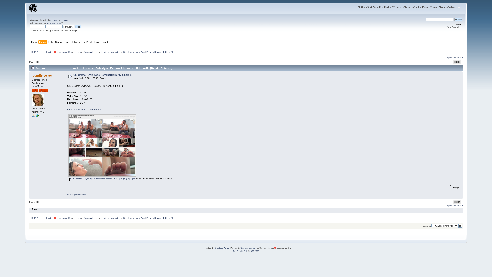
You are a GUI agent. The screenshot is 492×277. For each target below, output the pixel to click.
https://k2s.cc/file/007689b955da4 (84, 109)
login (56, 20)
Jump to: (427, 226)
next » (460, 57)
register (64, 20)
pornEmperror (42, 75)
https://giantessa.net (76, 194)
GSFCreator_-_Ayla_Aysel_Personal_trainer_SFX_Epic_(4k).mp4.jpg (102, 179)
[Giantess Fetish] (37, 116)
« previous (451, 57)
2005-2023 (254, 251)
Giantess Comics (247, 248)
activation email (54, 23)
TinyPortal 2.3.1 (240, 251)
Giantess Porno (222, 248)
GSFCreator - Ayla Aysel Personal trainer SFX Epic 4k (102, 75)
